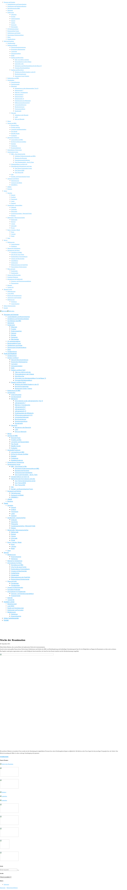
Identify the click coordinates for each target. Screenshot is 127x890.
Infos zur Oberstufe (19, 119)
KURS (12, 55)
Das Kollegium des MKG (13, 8)
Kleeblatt (13, 143)
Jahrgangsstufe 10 (19, 98)
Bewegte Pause (15, 125)
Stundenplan (14, 271)
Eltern (9, 37)
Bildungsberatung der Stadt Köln (19, 264)
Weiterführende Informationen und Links (21, 166)
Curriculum (14, 51)
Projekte (13, 16)
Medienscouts (11, 242)
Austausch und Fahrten (13, 178)
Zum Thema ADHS (19, 170)
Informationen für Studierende (15, 279)
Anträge (13, 22)
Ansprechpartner (15, 244)
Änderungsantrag (15, 18)
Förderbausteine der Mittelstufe (23, 100)
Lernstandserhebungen (20, 104)
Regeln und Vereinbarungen (14, 295)
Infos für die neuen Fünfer (17, 254)
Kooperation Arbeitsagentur (18, 49)
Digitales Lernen (8, 289)
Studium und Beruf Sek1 (17, 57)
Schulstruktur (10, 80)
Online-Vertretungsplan (10, 305)
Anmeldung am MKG (16, 252)
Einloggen (6, 884)
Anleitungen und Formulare (14, 297)
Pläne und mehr (11, 269)
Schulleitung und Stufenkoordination (16, 6)
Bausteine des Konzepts (21, 158)
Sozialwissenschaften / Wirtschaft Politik (21, 213)
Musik (12, 236)
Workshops (14, 246)
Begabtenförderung (16, 148)
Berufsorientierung (19, 107)
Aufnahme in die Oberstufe (21, 115)
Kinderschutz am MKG (13, 78)
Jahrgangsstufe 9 (19, 96)
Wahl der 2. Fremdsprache (21, 92)
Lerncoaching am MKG (17, 139)
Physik (13, 228)
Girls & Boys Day (19, 63)
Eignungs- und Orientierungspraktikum (21, 281)
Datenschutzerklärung (12, 887)
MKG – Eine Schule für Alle (18, 154)
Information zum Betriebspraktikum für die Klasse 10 (28, 65)
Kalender (9, 285)
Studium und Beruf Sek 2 (17, 70)
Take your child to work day (22, 59)
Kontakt (6, 308)
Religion (13, 215)
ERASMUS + (14, 184)
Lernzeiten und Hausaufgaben (18, 129)
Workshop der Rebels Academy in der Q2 (25, 72)
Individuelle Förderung (13, 137)
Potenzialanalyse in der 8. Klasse (23, 61)
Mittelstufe (14, 86)
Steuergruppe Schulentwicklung (15, 35)
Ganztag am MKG (11, 123)
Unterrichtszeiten (15, 82)
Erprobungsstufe (15, 84)
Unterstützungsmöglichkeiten (22, 160)
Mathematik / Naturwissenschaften (16, 217)
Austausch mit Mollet (16, 182)
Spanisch (13, 203)
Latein (12, 201)
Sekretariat (10, 10)
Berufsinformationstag (20, 74)
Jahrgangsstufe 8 (19, 94)
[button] (18, 870)
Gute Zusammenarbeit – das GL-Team (24, 162)
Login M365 (10, 293)
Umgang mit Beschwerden (17, 258)
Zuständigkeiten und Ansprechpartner (16, 4)
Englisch (13, 197)
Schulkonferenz (11, 39)
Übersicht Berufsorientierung (18, 47)
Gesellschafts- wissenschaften (14, 205)
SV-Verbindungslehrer (13, 29)
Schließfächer (14, 260)
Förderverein (10, 12)
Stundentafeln (14, 273)
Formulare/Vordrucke (12, 277)
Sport (8, 238)
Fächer (5, 191)
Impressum (2, 887)
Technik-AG (10, 287)
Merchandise (14, 27)
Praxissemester (15, 283)
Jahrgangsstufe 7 (19, 90)
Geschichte (14, 209)
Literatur (13, 234)
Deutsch (13, 195)
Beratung (9, 189)
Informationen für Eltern (13, 250)
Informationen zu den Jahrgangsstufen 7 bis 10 (26, 88)
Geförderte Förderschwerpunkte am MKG (25, 156)
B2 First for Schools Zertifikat (18, 141)
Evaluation (14, 135)
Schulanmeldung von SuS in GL (19, 164)
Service (5, 240)
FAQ (12, 174)
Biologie (13, 221)
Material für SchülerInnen (13, 248)
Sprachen (9, 193)
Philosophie (14, 211)
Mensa (9, 121)
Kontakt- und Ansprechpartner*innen (20, 176)
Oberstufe (13, 113)
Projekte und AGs (15, 127)
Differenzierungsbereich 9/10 (22, 102)
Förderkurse (14, 145)
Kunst (12, 232)
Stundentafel (18, 111)
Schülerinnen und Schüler (13, 33)
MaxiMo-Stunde (15, 133)
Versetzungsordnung (20, 109)
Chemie (13, 223)
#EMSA (9, 187)
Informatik (13, 225)
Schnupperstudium (16, 53)
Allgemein (13, 14)
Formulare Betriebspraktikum (22, 68)
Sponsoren (13, 24)
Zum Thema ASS (19, 172)
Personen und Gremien (9, 2)
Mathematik (14, 219)
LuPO (16, 117)
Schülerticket (14, 262)
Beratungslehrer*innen (13, 31)
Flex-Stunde (14, 131)
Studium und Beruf (12, 45)
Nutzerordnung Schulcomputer (19, 267)
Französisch (14, 199)
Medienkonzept (11, 291)
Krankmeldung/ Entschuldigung (19, 256)
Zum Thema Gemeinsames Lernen (23, 168)
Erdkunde (13, 207)
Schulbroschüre (11, 43)
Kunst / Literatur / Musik (13, 230)
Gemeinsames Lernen (12, 152)
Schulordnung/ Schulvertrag (14, 150)
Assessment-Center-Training (22, 76)
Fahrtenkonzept (15, 180)
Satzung (13, 20)
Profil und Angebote (9, 41)
